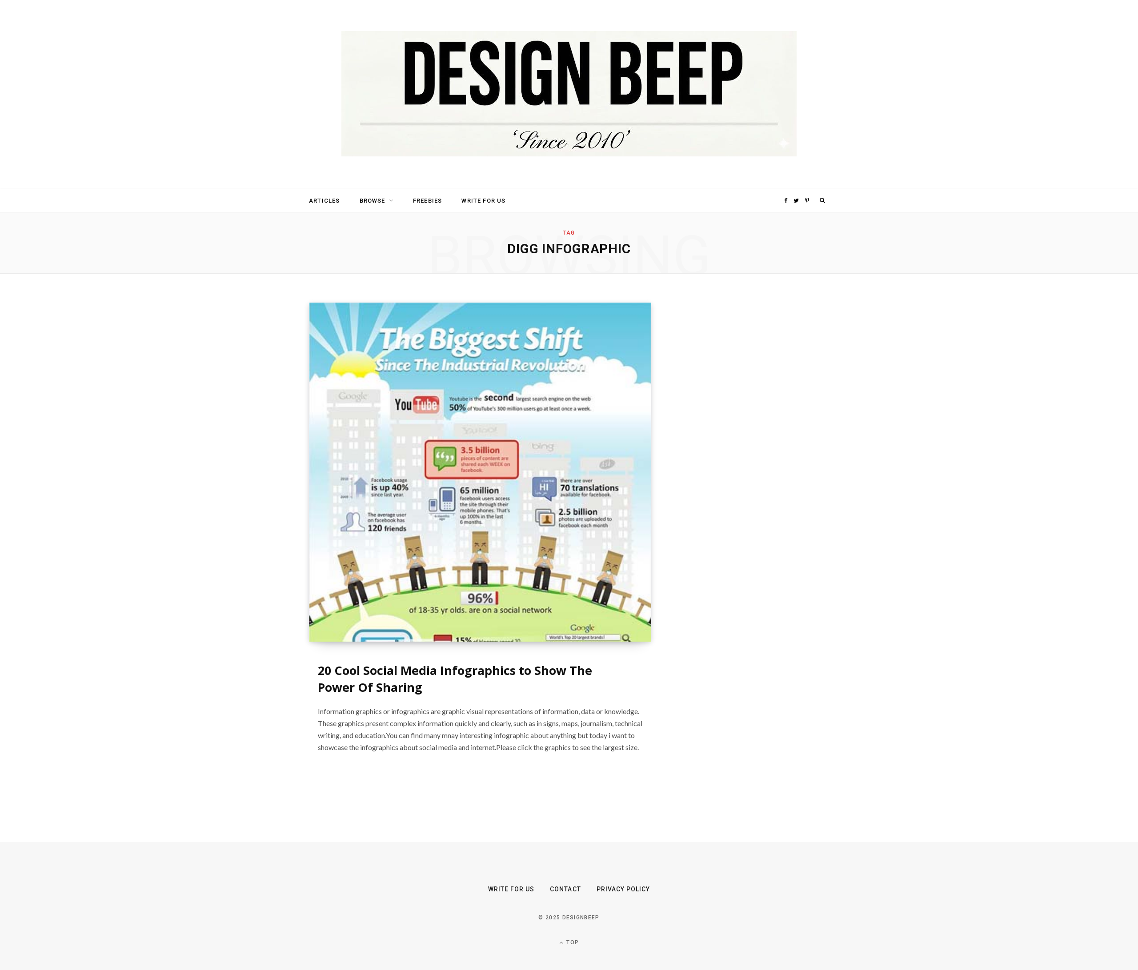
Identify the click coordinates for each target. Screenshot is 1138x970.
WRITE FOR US (483, 200)
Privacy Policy (623, 889)
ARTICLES (324, 200)
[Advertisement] (744, 436)
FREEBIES (427, 200)
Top (572, 942)
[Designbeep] (569, 94)
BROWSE (372, 200)
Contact (565, 889)
